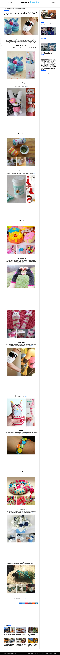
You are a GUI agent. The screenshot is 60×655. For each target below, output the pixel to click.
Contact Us (54, 653)
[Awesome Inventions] (30, 2)
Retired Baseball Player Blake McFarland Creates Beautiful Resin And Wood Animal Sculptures (21, 635)
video (23, 224)
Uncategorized (8, 8)
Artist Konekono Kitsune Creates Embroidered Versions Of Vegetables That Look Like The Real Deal (21, 645)
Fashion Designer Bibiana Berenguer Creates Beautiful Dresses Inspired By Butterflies (32, 635)
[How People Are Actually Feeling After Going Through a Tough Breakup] (48, 47)
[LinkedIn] (1, 48)
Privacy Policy (36, 653)
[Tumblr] (1, 45)
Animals (42, 22)
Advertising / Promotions (44, 653)
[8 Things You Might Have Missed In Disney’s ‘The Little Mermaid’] (48, 31)
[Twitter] (1, 41)
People (42, 54)
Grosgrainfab (21, 506)
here (23, 48)
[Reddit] (1, 46)
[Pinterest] (1, 43)
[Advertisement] (21, 125)
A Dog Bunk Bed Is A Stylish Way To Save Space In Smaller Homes (9, 645)
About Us (50, 653)
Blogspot (21, 288)
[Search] (55, 6)
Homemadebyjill (21, 339)
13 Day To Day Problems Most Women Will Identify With (48, 69)
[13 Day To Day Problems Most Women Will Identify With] (48, 63)
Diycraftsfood (21, 255)
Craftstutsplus (21, 427)
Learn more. (26, 598)
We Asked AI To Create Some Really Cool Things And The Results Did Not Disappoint (9, 635)
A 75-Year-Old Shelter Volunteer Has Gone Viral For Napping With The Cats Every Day (48, 20)
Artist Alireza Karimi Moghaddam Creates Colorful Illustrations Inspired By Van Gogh (32, 645)
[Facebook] (1, 39)
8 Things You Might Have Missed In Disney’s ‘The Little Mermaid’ (47, 36)
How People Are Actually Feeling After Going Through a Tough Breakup (47, 53)
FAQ (39, 653)
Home (5, 8)
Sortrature (21, 455)
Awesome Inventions (30, 653)
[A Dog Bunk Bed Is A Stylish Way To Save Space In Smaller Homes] (9, 640)
